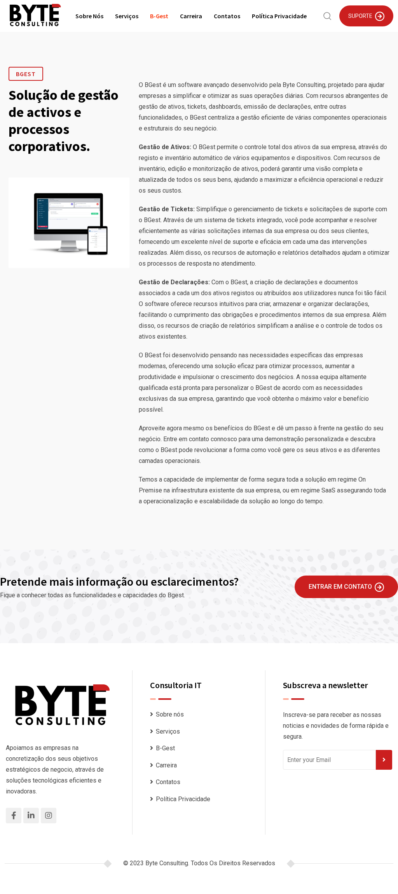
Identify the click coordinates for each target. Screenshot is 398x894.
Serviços (126, 16)
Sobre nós (89, 16)
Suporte (360, 16)
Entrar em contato (340, 586)
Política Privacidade (279, 16)
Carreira (191, 16)
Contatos (227, 16)
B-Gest (159, 16)
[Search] (327, 15)
